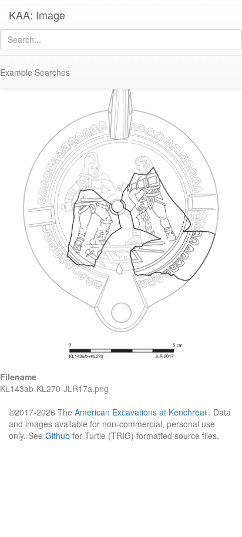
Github (57, 435)
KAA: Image (37, 14)
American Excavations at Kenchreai (140, 412)
